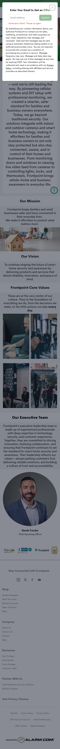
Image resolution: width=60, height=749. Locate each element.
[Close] (52, 7)
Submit (45, 17)
